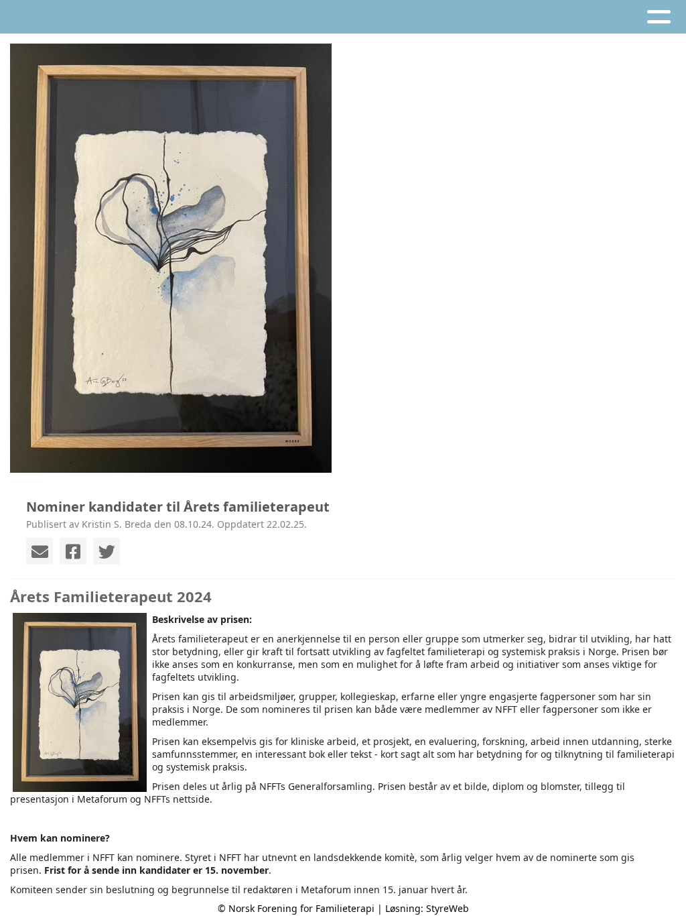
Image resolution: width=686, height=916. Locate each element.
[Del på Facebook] (73, 551)
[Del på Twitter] (106, 551)
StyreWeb (447, 908)
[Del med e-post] (39, 551)
